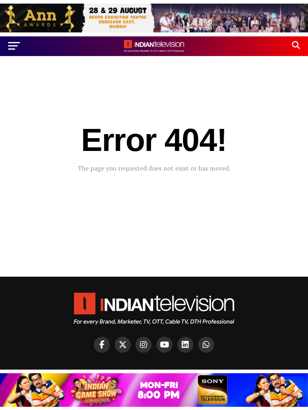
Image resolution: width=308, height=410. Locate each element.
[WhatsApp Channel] (206, 345)
